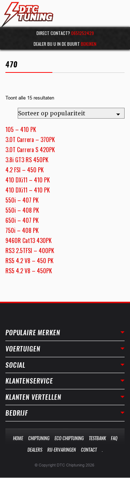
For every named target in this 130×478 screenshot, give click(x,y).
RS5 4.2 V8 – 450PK (28, 270)
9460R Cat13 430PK (28, 240)
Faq (114, 438)
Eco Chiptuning (69, 438)
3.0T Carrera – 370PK (30, 139)
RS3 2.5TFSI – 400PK (29, 250)
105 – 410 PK (20, 129)
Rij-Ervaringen (61, 450)
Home (18, 438)
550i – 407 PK (22, 200)
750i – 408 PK (22, 230)
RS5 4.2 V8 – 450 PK (29, 260)
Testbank (97, 438)
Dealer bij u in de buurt (65, 44)
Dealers (34, 450)
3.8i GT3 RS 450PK (26, 159)
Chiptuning (38, 438)
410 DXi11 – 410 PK (27, 180)
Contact (89, 450)
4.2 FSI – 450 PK (24, 169)
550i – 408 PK (22, 210)
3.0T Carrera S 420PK (30, 149)
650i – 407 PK (22, 220)
